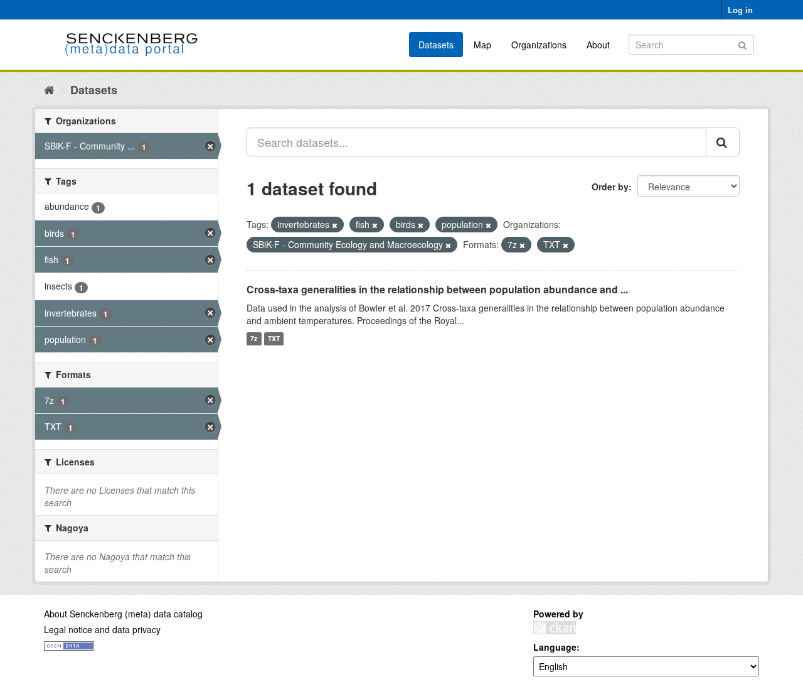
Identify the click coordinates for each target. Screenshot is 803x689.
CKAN (554, 627)
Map (482, 44)
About (598, 44)
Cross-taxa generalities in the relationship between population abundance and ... (437, 289)
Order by (610, 186)
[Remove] (335, 225)
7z (253, 339)
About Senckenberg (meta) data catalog (123, 613)
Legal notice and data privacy (102, 629)
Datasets (436, 44)
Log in (740, 10)
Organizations (538, 44)
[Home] (49, 89)
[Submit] (742, 43)
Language (555, 647)
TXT (274, 339)
